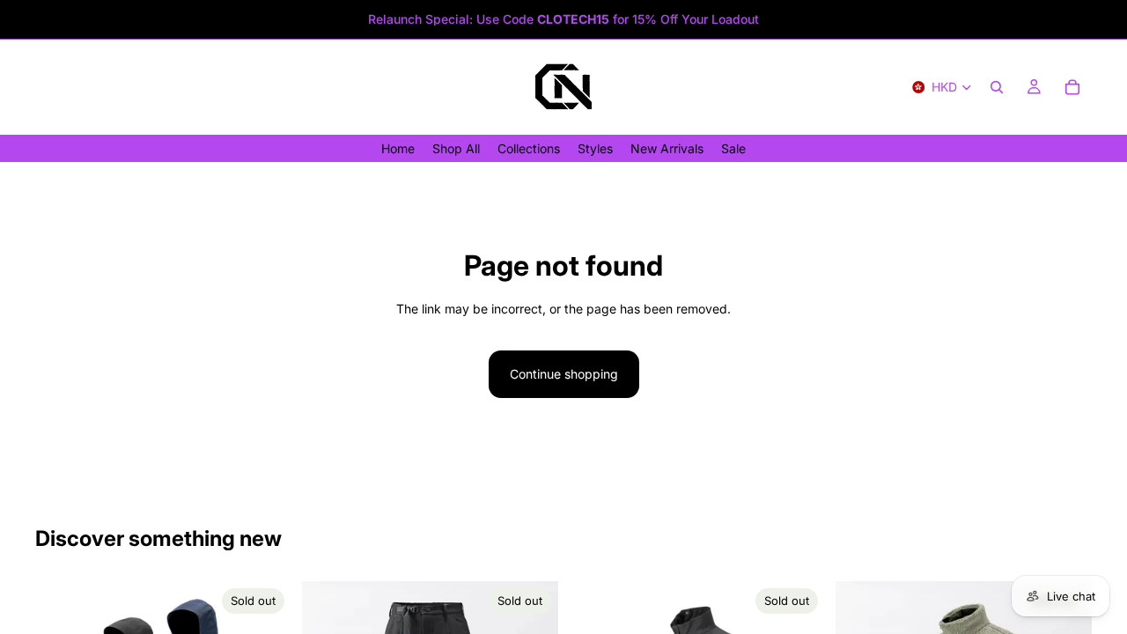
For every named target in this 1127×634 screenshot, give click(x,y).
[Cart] (1072, 87)
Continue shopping (564, 373)
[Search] (996, 87)
